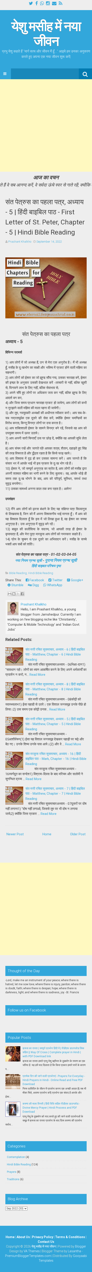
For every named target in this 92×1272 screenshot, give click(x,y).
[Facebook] (36, 3)
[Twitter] (31, 3)
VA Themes (32, 1251)
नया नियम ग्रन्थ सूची (28, 560)
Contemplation (16, 1157)
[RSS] (60, 3)
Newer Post (15, 834)
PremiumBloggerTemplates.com (28, 1256)
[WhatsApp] (42, 3)
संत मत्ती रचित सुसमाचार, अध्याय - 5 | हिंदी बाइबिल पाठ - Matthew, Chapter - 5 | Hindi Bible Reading (55, 724)
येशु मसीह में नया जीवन (46, 33)
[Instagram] (48, 3)
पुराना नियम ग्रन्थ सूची (61, 560)
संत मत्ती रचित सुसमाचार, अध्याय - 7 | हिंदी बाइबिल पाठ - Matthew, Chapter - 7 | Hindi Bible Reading (55, 794)
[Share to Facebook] (22, 594)
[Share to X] (18, 594)
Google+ (76, 580)
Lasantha (74, 1251)
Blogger (80, 1246)
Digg (35, 585)
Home (46, 834)
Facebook (36, 580)
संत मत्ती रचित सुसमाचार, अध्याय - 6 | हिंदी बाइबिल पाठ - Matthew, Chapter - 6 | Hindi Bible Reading (55, 654)
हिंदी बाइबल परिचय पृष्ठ (46, 566)
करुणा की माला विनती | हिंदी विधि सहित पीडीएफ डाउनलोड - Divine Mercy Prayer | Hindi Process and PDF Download (51, 1107)
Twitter (57, 580)
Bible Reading (18, 573)
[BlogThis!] (14, 594)
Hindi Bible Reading (40, 573)
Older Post (78, 834)
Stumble (16, 585)
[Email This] (9, 594)
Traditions (13, 1179)
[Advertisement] (46, 125)
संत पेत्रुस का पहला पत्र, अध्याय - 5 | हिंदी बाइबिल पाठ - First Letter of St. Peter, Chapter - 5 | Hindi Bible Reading (45, 217)
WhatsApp (54, 585)
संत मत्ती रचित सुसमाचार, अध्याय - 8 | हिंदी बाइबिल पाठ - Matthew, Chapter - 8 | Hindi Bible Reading (55, 689)
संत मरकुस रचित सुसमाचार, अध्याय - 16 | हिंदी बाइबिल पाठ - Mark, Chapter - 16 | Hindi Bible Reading (55, 759)
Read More (37, 675)
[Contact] (54, 3)
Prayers (11, 1171)
